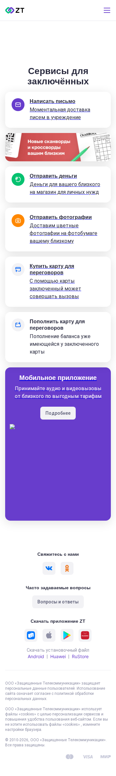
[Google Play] (67, 635)
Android (36, 656)
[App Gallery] (85, 635)
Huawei (58, 656)
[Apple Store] (49, 635)
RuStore (80, 656)
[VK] (49, 568)
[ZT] (14, 10)
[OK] (67, 568)
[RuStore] (30, 635)
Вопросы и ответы (58, 601)
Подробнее (58, 413)
